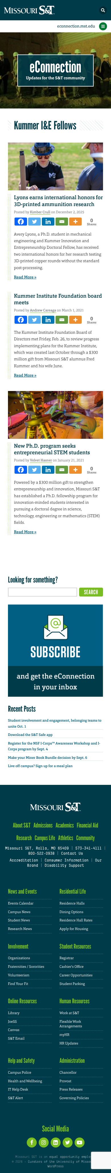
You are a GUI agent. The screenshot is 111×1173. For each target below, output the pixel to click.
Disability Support (64, 866)
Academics (65, 825)
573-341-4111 (88, 849)
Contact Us (72, 854)
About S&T (21, 825)
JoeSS (12, 1021)
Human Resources (74, 1001)
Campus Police (19, 1072)
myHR (64, 1034)
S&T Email (16, 1038)
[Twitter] (34, 222)
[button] (103, 10)
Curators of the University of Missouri (62, 1162)
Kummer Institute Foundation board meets (58, 299)
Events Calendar (21, 903)
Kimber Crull (40, 212)
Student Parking (72, 984)
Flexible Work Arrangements (70, 1024)
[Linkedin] (48, 222)
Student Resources (75, 946)
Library (13, 1013)
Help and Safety (21, 1061)
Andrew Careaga (43, 310)
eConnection (55, 67)
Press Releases (71, 1089)
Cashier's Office (71, 966)
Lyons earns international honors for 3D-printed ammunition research (58, 201)
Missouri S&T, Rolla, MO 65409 (37, 849)
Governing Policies (74, 1098)
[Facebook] (21, 222)
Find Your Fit (18, 984)
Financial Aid (87, 825)
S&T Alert (15, 1098)
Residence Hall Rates (75, 920)
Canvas (13, 1030)
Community (85, 838)
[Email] (62, 222)
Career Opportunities (75, 975)
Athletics (65, 838)
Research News (20, 929)
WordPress (55, 1166)
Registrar (66, 958)
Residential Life (72, 891)
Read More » (25, 277)
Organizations (19, 958)
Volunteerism (18, 975)
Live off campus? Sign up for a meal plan (40, 766)
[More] (75, 222)
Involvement (18, 946)
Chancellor (68, 1072)
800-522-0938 (41, 854)
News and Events (22, 891)
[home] (40, 10)
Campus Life (45, 838)
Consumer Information (67, 861)
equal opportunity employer (72, 1157)
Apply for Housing (73, 929)
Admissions (43, 825)
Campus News (19, 912)
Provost (65, 1081)
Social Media (55, 1128)
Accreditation (23, 861)
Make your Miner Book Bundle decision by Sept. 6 (47, 757)
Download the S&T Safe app (30, 734)
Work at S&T (69, 1013)
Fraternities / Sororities (26, 966)
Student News (19, 920)
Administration (72, 1061)
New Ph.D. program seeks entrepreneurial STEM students (52, 449)
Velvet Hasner (41, 460)
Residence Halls (72, 903)
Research (24, 838)
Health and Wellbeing (25, 1081)
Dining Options (71, 912)
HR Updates (68, 1043)
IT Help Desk (18, 1089)
